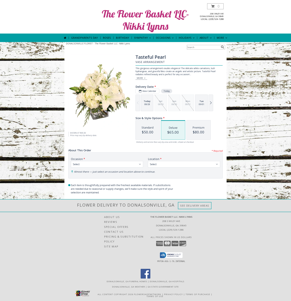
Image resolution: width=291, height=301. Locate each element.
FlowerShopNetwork (147, 294)
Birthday (122, 37)
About (204, 37)
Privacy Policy (173, 294)
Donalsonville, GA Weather (128, 286)
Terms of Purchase (198, 294)
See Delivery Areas (194, 205)
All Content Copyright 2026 (115, 294)
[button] (215, 6)
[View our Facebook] (145, 277)
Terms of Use (155, 296)
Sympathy (141, 37)
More (220, 37)
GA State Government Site (163, 286)
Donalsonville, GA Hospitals (167, 281)
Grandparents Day (84, 37)
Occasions (163, 37)
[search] (222, 47)
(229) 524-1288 (216, 19)
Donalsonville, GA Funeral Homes (127, 281)
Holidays (185, 37)
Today (167, 91)
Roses (107, 37)
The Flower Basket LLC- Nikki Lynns (145, 20)
